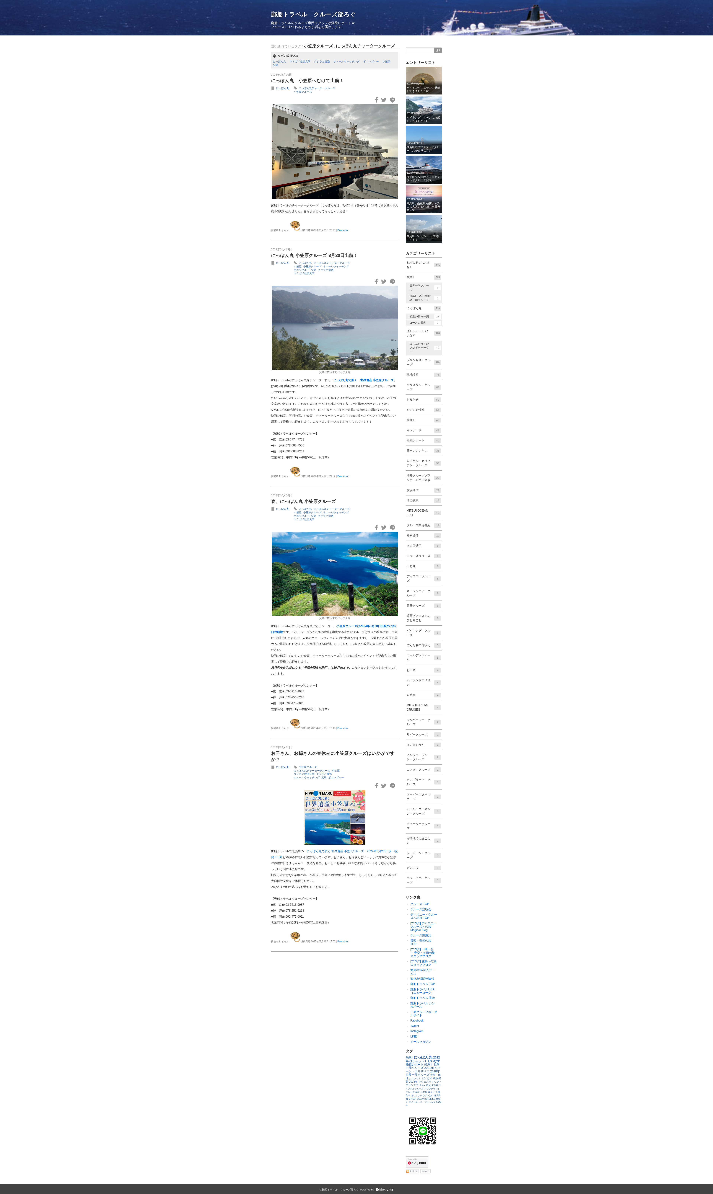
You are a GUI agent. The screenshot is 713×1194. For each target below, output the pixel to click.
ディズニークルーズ (422, 578)
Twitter (414, 1025)
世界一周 (435, 1074)
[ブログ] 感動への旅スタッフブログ (423, 963)
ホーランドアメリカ (422, 682)
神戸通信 (423, 535)
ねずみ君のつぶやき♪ (423, 265)
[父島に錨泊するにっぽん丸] (334, 328)
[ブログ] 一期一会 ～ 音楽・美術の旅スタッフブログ (423, 953)
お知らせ (423, 399)
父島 (275, 64)
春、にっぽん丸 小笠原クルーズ (303, 501)
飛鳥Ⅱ (428, 1064)
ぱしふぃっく (413, 1078)
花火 (417, 1092)
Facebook (417, 1020)
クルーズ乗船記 (420, 935)
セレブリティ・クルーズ (422, 782)
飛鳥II (423, 277)
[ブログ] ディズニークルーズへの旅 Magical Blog (423, 927)
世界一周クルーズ (423, 287)
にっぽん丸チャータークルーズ (365, 46)
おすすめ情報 (423, 409)
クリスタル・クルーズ (423, 387)
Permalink (342, 230)
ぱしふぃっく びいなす (423, 333)
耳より (431, 1092)
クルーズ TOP (419, 904)
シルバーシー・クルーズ (422, 722)
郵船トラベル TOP (422, 984)
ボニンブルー (371, 61)
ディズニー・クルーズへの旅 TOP (423, 916)
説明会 (422, 694)
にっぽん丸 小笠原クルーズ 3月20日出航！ (314, 255)
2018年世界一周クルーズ (423, 1073)
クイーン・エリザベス (423, 1069)
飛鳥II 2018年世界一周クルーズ (423, 298)
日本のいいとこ (423, 450)
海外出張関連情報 (422, 978)
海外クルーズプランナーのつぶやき (423, 478)
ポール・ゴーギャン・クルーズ (422, 811)
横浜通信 (423, 490)
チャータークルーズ (422, 826)
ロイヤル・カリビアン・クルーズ (423, 463)
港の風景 (423, 500)
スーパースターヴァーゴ (422, 796)
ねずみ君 (433, 1085)
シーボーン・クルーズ (422, 855)
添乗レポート (423, 440)
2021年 (429, 1067)
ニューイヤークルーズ (422, 880)
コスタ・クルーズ (422, 769)
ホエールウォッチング (346, 61)
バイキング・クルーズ (422, 633)
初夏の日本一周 (424, 316)
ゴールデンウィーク (422, 657)
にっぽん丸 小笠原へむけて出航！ (307, 80)
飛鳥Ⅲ (423, 420)
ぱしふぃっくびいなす (422, 1095)
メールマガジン (420, 1041)
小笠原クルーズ (318, 46)
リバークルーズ (422, 734)
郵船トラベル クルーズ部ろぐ (313, 14)
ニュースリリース (422, 555)
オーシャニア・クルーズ (422, 593)
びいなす (427, 1078)
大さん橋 (423, 1085)
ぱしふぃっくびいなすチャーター (424, 347)
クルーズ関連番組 (423, 525)
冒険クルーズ (422, 605)
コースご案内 (423, 322)
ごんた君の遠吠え (422, 645)
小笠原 (386, 61)
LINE (413, 1036)
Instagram (416, 1031)
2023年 (413, 1081)
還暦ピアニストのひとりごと (422, 618)
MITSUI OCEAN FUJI (423, 513)
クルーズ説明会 (420, 909)
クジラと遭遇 (322, 61)
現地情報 (423, 374)
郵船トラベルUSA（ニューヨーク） (422, 991)
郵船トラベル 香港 (422, 997)
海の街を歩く (422, 744)
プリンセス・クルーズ (423, 362)
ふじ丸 (422, 566)
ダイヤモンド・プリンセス (422, 1102)
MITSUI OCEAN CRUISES (422, 707)
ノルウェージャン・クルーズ (422, 757)
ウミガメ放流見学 (300, 61)
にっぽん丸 (279, 61)
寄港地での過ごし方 (422, 840)
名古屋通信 (422, 545)
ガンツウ (422, 867)
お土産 (422, 670)
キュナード (423, 430)
